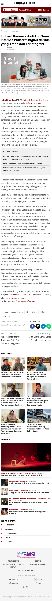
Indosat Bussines (17, 312)
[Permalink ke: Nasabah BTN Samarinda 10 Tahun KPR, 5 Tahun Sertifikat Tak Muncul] (13, 364)
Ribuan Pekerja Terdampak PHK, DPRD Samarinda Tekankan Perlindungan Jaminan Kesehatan (11, 428)
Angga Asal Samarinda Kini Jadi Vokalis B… (30, 493)
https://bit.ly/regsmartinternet (21, 301)
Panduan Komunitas (26, 571)
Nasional (23, 498)
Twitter (39, 580)
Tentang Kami (13, 561)
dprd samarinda (10, 533)
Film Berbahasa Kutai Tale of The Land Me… (28, 503)
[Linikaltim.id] (26, 3)
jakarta (34, 312)
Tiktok (39, 583)
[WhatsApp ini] (48, 326)
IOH (27, 312)
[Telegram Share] (43, 326)
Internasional (14, 498)
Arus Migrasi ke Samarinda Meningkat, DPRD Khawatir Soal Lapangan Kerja (37, 401)
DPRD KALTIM (9, 542)
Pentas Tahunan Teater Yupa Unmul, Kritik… (22, 475)
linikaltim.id (7, 100)
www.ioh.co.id (15, 294)
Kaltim (43, 312)
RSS (27, 587)
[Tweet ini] (37, 326)
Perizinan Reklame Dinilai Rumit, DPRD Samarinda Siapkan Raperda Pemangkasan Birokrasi (12, 401)
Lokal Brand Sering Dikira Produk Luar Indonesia (39, 336)
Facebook (15, 580)
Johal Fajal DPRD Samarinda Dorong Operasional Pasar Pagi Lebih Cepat (38, 427)
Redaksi (38, 561)
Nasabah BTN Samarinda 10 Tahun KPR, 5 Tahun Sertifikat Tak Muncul (12, 374)
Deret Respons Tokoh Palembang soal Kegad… (27, 513)
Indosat (5, 312)
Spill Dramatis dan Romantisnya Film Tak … (30, 483)
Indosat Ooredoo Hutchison (35, 100)
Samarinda (6, 316)
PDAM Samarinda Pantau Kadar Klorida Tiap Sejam (22, 164)
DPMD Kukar (9, 525)
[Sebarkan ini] (32, 326)
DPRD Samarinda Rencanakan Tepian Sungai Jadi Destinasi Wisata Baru (37, 375)
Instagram (14, 583)
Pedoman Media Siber (38, 565)
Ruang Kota (5, 473)
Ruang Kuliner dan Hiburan (19, 473)
